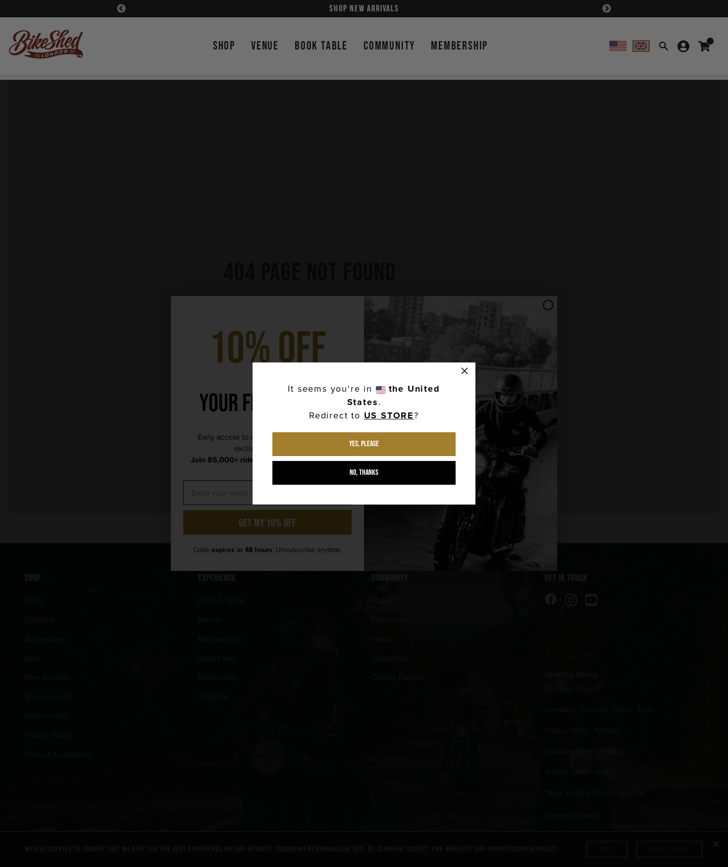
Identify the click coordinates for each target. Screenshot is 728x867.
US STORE (389, 415)
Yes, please (364, 444)
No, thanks (364, 472)
